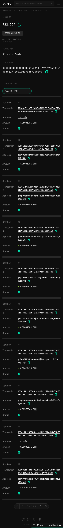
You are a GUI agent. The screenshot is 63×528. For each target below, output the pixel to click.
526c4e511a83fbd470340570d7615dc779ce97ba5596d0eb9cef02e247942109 (39, 110)
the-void (22, 117)
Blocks (33, 10)
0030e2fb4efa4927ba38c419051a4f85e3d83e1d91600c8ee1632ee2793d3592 (39, 471)
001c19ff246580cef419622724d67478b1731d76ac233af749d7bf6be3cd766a (39, 188)
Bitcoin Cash (20, 10)
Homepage (7, 10)
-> (51, 4)
